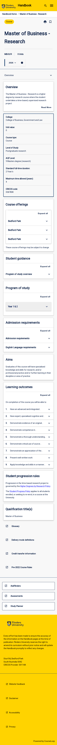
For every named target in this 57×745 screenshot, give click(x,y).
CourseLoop (49, 741)
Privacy (12, 727)
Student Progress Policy (20, 491)
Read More (46, 107)
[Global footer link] (15, 624)
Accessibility (14, 712)
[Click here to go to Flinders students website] (9, 7)
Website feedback (17, 684)
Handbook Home (9, 14)
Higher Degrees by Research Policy (35, 486)
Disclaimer (13, 698)
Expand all (43, 213)
